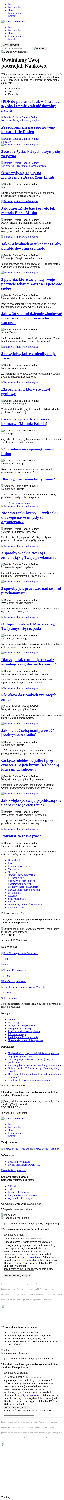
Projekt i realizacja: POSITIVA (24, 1164)
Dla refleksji (14, 860)
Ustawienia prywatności (13, 1170)
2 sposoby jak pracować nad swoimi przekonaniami (34, 1065)
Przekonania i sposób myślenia (24, 889)
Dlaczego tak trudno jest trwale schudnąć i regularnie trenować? (28, 661)
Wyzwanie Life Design (20, 1198)
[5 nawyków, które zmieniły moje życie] (32, 346)
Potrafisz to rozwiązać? (21, 836)
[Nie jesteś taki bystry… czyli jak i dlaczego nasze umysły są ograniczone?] (32, 506)
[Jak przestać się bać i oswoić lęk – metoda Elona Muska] (32, 201)
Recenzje (12, 895)
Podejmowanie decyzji (19, 883)
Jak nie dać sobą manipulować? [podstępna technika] (27, 732)
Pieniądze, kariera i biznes (21, 880)
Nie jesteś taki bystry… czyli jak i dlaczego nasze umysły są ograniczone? (29, 517)
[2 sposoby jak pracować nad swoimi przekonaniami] (32, 581)
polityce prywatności (30, 1257)
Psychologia (14, 892)
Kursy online (14, 13)
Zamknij (5, 1350)
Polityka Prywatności (19, 1161)
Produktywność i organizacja (23, 886)
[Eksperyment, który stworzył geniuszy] (32, 382)
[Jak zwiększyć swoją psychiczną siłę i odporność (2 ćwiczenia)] (32, 793)
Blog (10, 4)
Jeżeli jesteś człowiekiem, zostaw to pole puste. (28, 1268)
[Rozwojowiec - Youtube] (45, 1149)
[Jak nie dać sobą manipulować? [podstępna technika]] (32, 723)
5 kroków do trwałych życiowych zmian (29, 1080)
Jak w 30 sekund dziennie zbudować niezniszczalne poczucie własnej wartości (31, 318)
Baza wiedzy (14, 7)
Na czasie (13, 872)
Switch (11, 1189)
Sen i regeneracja (17, 898)
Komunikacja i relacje (19, 866)
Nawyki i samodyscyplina (21, 875)
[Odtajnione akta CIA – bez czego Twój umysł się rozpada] (32, 617)
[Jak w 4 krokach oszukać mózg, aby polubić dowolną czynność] (32, 236)
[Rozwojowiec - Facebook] (16, 1149)
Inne (10, 863)
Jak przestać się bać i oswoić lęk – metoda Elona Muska (29, 210)
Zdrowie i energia (17, 907)
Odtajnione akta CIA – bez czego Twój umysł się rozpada (29, 626)
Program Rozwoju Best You (22, 1195)
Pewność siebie (16, 877)
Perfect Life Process (18, 1192)
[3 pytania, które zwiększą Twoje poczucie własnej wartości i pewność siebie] (32, 272)
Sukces (11, 901)
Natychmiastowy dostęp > (17, 1275)
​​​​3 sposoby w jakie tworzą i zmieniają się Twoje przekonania (28, 555)
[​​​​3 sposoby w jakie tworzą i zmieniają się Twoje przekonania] (32, 546)
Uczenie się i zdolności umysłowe (25, 904)
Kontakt (12, 15)
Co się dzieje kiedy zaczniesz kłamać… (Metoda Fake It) (25, 421)
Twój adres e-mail (14, 1238)
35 (10, 503)
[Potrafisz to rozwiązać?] (32, 829)
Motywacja (14, 869)
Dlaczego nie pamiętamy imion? (28, 479)
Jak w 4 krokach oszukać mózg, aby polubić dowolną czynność (31, 246)
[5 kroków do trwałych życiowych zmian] (32, 688)
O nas (11, 10)
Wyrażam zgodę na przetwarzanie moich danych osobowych (32, 1255)
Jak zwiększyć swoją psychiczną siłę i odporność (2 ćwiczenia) (31, 802)
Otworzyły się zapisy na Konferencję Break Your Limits (28, 175)
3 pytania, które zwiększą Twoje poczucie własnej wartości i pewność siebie (31, 283)
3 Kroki (12, 1186)
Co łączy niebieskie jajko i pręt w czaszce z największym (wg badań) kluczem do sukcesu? (30, 764)
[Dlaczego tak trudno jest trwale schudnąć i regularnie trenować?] (32, 652)
